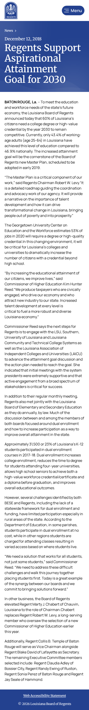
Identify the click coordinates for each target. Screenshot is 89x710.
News (9, 31)
